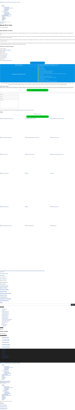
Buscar (73, 304)
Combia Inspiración (3, 296)
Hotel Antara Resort (5, 337)
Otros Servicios (5, 321)
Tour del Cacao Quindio (4, 289)
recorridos (43, 270)
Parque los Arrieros (3, 295)
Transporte (4, 18)
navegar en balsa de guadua (25, 270)
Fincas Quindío (6, 12)
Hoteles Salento (6, 8)
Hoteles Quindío (5, 316)
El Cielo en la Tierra (5, 342)
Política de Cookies (5, 356)
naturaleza (19, 270)
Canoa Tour (13, 270)
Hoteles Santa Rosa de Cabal (6, 15)
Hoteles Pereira (6, 9)
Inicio (3, 5)
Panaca (1, 302)
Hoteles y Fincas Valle (6, 320)
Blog (3, 20)
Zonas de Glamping (5, 374)
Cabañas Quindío (7, 13)
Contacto (3, 19)
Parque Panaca (4, 56)
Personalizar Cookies (5, 357)
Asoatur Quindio (5, 27)
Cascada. (16, 270)
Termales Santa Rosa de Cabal (7, 60)
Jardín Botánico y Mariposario (5, 298)
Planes (3, 16)
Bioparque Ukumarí (3, 287)
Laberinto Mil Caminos (4, 285)
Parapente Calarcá (3, 291)
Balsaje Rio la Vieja (9, 270)
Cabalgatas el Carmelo (3, 406)
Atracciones (4, 17)
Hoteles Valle (6, 10)
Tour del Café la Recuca (4, 300)
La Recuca (3, 51)
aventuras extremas (3, 270)
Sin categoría (4, 324)
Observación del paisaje (32, 270)
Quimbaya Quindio (39, 270)
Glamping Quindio (5, 314)
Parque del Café (4, 55)
